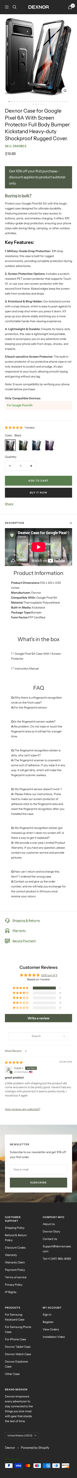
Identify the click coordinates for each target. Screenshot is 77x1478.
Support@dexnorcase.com (57, 1248)
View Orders (51, 1329)
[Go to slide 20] (59, 101)
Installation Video (54, 1337)
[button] (14, 427)
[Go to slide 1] (9, 101)
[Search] (14, 7)
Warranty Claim (15, 1262)
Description (14, 522)
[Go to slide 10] (33, 101)
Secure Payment (24, 941)
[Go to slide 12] (38, 101)
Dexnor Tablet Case (18, 1347)
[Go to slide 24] (33, 104)
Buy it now (38, 492)
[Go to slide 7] (25, 101)
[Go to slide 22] (65, 101)
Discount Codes (15, 1247)
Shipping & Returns (26, 920)
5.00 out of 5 (49, 975)
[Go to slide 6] (22, 101)
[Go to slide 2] (11, 101)
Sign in (47, 1314)
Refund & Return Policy (16, 1237)
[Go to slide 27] (41, 104)
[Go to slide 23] (67, 101)
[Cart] (70, 7)
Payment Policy (15, 1270)
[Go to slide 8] (27, 101)
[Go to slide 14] (43, 101)
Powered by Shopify (35, 1448)
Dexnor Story (51, 1231)
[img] (14, 1062)
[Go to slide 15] (46, 101)
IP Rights (10, 1292)
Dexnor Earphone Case (16, 1364)
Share (9, 504)
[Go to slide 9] (30, 101)
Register (48, 1322)
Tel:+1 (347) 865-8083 (57, 1259)
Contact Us (50, 1239)
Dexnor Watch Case (18, 1354)
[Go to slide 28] (43, 104)
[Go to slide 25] (35, 104)
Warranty (19, 931)
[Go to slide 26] (38, 104)
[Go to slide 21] (62, 101)
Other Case (12, 1374)
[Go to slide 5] (19, 101)
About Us (49, 1224)
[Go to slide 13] (41, 101)
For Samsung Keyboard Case (14, 1317)
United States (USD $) (20, 1435)
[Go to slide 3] (14, 101)
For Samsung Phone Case (18, 1329)
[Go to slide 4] (17, 101)
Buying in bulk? (18, 195)
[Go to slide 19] (57, 101)
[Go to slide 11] (35, 101)
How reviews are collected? (22, 1109)
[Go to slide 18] (54, 101)
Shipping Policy (14, 1228)
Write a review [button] (38, 1018)
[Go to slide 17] (51, 101)
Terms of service (15, 1277)
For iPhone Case (15, 1339)
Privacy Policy (13, 1284)
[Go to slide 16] (49, 101)
